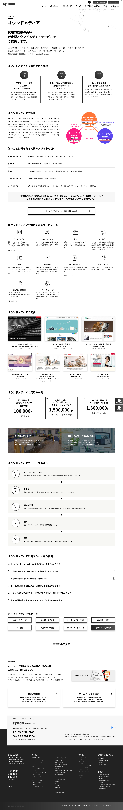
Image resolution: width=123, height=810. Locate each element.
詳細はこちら (11, 250)
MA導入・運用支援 (47, 620)
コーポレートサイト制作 (38, 764)
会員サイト (82, 773)
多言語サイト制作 (36, 770)
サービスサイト (83, 761)
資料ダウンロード (114, 2)
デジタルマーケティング (104, 776)
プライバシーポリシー (109, 806)
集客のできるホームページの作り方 (17, 759)
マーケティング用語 (74, 806)
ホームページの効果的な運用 (15, 761)
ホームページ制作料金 (37, 762)
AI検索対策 (57, 787)
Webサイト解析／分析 (104, 780)
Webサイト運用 (36, 774)
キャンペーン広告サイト (84, 767)
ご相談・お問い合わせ (105, 755)
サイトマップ (86, 806)
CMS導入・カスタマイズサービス (40, 784)
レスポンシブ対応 (36, 776)
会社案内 (97, 6)
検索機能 (81, 775)
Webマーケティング (20, 620)
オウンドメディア (59, 774)
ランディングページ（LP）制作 (39, 772)
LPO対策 (57, 785)
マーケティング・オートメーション (107, 784)
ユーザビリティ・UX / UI (38, 780)
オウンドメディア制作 (103, 628)
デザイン (101, 778)
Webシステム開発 (36, 782)
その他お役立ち (102, 788)
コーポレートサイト (84, 757)
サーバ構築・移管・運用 (38, 786)
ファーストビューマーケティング (16, 763)
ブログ (105, 6)
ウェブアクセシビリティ (37, 778)
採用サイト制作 (35, 766)
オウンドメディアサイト (84, 769)
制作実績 (88, 6)
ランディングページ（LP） (85, 765)
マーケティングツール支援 (75, 620)
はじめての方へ (54, 6)
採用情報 (101, 762)
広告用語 (64, 806)
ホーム (44, 6)
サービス (78, 6)
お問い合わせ (115, 6)
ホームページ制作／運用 (104, 774)
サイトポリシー (96, 806)
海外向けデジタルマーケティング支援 (63, 770)
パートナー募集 (102, 764)
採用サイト (82, 759)
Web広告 (20, 628)
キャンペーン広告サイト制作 (38, 768)
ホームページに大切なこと (15, 757)
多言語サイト (82, 763)
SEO (56, 783)
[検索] (89, 2)
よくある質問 (12, 774)
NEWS (10, 787)
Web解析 (57, 781)
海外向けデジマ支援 (47, 628)
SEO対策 (101, 782)
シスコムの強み (67, 6)
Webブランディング (84, 771)
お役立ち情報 (12, 777)
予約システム (82, 777)
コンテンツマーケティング (75, 628)
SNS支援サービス (103, 620)
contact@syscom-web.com (26, 739)
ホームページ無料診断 (100, 2)
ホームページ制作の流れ (38, 760)
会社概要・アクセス (103, 760)
